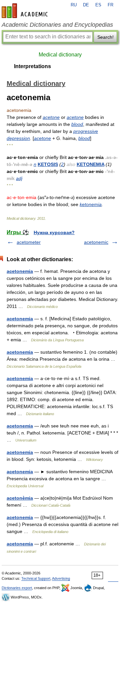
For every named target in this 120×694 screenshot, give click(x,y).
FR (110, 5)
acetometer (29, 242)
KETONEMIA (90, 164)
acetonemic (96, 242)
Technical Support (35, 578)
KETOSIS (48, 164)
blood (77, 124)
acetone (51, 117)
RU (74, 5)
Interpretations (32, 66)
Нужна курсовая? (54, 232)
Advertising (61, 578)
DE (86, 5)
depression (18, 138)
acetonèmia (20, 498)
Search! (105, 37)
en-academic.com (26, 10)
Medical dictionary (60, 54)
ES (98, 5)
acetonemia (20, 271)
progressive (85, 131)
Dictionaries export (17, 588)
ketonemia (91, 204)
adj (19, 178)
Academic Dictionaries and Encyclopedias (57, 24)
